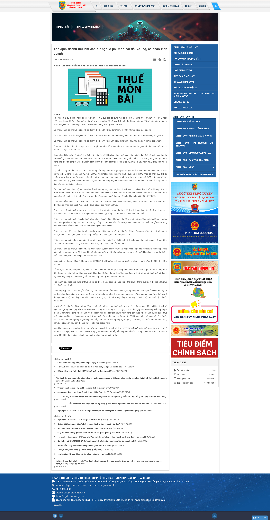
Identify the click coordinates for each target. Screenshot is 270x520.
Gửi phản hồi (261, 517)
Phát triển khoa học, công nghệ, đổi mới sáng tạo (195, 94)
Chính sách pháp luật (186, 47)
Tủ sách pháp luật (184, 81)
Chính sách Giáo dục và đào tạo (193, 152)
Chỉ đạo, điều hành (184, 53)
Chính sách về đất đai (188, 121)
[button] (109, 6)
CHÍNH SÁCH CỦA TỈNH (184, 116)
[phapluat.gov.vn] (194, 229)
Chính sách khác (185, 167)
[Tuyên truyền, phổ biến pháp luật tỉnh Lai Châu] (72, 6)
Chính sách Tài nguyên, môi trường (194, 144)
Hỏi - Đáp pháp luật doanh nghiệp (194, 174)
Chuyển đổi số (181, 101)
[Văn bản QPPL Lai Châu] (194, 251)
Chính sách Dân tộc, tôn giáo (192, 160)
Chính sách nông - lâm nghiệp (192, 128)
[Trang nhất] (97, 6)
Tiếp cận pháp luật (184, 76)
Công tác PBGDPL (183, 64)
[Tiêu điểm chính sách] (194, 347)
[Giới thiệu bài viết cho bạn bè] (155, 59)
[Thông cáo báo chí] (194, 311)
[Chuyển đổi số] (194, 330)
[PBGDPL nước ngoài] (194, 286)
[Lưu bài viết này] (165, 59)
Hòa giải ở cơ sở (183, 70)
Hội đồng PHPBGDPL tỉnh (187, 58)
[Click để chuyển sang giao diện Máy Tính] (61, 516)
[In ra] (160, 59)
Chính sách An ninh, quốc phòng (194, 135)
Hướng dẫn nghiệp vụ (185, 87)
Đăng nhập (57, 505)
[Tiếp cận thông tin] (194, 267)
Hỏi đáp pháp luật (184, 107)
